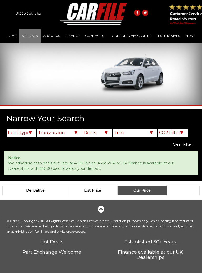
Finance (72, 36)
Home (11, 36)
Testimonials (168, 36)
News (190, 36)
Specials (30, 36)
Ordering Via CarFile (131, 36)
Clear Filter (182, 144)
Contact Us (96, 36)
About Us (51, 36)
